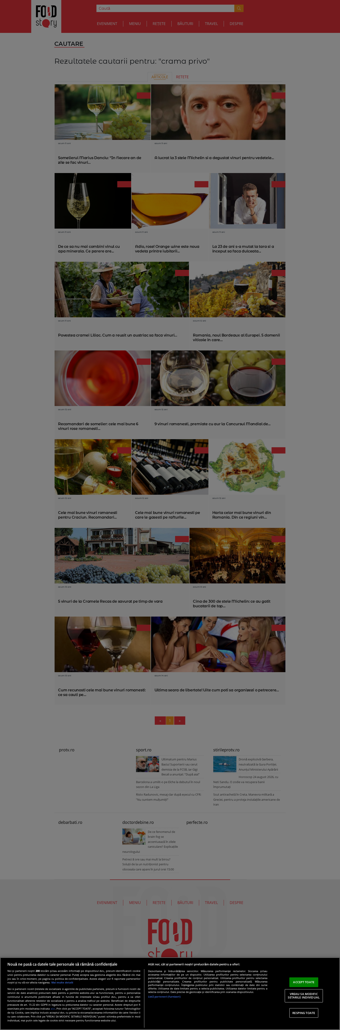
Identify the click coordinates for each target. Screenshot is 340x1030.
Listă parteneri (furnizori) (164, 996)
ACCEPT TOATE (303, 982)
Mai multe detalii (62, 982)
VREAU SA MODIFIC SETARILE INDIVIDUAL (303, 996)
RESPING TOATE (303, 1013)
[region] (170, 993)
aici (53, 1009)
